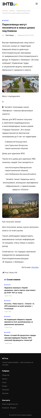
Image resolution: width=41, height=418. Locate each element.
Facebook (5, 408)
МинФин (35, 267)
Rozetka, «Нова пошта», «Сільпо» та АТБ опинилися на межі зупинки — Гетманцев (19, 306)
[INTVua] (10, 4)
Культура (5, 393)
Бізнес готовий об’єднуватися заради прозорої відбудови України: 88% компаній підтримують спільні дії (20, 337)
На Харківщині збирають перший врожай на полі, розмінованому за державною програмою (18, 322)
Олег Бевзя (10, 35)
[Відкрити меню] (36, 4)
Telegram (13, 408)
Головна (5, 11)
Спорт (4, 382)
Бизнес (12, 11)
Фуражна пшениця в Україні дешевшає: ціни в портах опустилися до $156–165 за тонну (19, 290)
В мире (4, 386)
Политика (5, 390)
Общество (5, 375)
